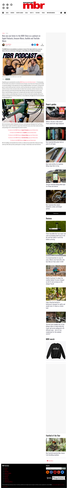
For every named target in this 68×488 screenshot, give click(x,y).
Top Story (8, 79)
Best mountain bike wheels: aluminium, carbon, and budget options (54, 207)
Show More (50, 460)
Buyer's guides (51, 104)
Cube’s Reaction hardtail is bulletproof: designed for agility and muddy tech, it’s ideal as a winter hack (55, 305)
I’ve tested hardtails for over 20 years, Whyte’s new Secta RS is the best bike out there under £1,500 (55, 260)
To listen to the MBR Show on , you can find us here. (23, 130)
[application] (23, 110)
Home (3, 33)
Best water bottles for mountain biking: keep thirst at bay (54, 165)
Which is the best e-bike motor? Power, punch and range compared (55, 122)
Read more (55, 213)
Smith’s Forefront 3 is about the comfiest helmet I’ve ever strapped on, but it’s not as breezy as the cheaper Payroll (55, 281)
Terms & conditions (55, 484)
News (7, 33)
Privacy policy (61, 484)
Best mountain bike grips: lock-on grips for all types (55, 143)
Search (63, 468)
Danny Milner (8, 44)
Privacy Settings (5, 486)
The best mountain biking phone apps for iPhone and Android (55, 185)
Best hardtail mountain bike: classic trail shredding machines (55, 454)
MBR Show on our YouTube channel (28, 82)
